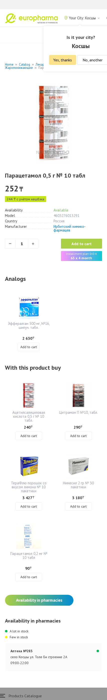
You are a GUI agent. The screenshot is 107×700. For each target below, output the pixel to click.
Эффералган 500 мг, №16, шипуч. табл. (29, 325)
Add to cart (81, 243)
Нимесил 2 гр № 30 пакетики (78, 485)
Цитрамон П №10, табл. (78, 412)
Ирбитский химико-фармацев (70, 228)
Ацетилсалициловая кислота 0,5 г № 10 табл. (28, 416)
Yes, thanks (62, 59)
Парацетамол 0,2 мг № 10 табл (28, 555)
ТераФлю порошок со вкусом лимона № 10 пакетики (29, 487)
